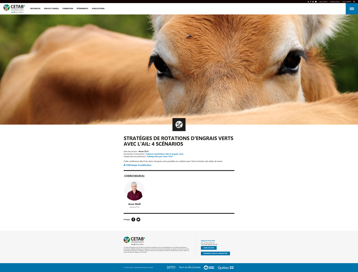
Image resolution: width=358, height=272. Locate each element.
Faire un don (209, 248)
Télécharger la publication (138, 165)
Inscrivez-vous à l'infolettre (215, 253)
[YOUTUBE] (313, 2)
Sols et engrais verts (174, 154)
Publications (98, 8)
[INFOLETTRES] (316, 2)
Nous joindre (347, 2)
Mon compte (323, 2)
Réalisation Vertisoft (147, 267)
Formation (68, 8)
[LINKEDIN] (308, 2)
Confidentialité (137, 267)
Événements (82, 8)
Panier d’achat (335, 2)
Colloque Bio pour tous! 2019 (160, 156)
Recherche (35, 8)
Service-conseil (51, 8)
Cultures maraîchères (155, 154)
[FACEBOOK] (310, 2)
